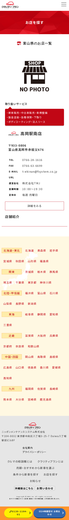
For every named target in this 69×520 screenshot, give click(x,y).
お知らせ (35, 481)
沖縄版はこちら (24, 488)
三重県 (7, 325)
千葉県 (20, 282)
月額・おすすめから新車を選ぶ (35, 468)
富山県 (41, 293)
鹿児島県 (46, 399)
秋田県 (20, 261)
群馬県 (54, 272)
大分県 (20, 399)
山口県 (20, 367)
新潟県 (32, 304)
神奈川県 (46, 282)
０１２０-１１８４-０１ (19, 513)
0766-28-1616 (32, 160)
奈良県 (20, 346)
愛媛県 (56, 367)
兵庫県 (54, 336)
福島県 (44, 261)
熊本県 (7, 399)
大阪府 (41, 336)
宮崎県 (32, 399)
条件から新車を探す (26, 474)
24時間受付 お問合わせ (50, 513)
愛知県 (54, 314)
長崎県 (54, 389)
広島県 (7, 367)
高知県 (7, 378)
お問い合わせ (45, 488)
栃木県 (41, 272)
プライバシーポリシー (34, 452)
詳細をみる (34, 206)
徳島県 (32, 367)
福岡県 (29, 389)
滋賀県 (29, 336)
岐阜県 (29, 314)
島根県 (54, 357)
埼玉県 (7, 282)
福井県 (29, 293)
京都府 (7, 346)
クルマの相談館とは (19, 461)
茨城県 (29, 272)
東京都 (32, 282)
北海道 (29, 250)
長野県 (20, 304)
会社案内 (27, 447)
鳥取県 (41, 357)
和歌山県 (34, 346)
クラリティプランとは (50, 461)
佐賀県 (41, 389)
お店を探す (51, 474)
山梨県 (7, 304)
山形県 (32, 261)
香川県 (44, 367)
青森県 (41, 250)
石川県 (54, 293)
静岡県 (41, 314)
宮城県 (7, 261)
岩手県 (54, 250)
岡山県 (29, 357)
